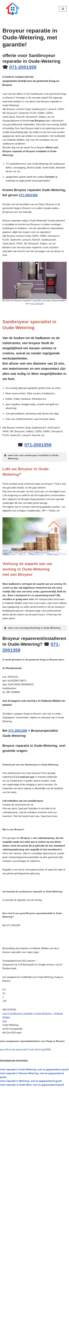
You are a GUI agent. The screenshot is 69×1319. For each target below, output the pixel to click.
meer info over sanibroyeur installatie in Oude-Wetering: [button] (33, 457)
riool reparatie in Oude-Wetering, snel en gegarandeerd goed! (34, 1069)
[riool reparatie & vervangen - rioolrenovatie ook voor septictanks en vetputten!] (12, 8)
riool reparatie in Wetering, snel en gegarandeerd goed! (31, 1081)
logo (4, 1021)
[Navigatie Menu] (63, 8)
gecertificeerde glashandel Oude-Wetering (22, 1049)
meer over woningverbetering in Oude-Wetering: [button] (34, 628)
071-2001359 (22, 67)
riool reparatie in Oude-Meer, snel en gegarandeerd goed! (32, 1084)
